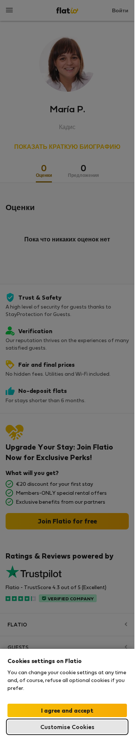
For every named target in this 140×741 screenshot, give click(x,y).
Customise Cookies (67, 727)
